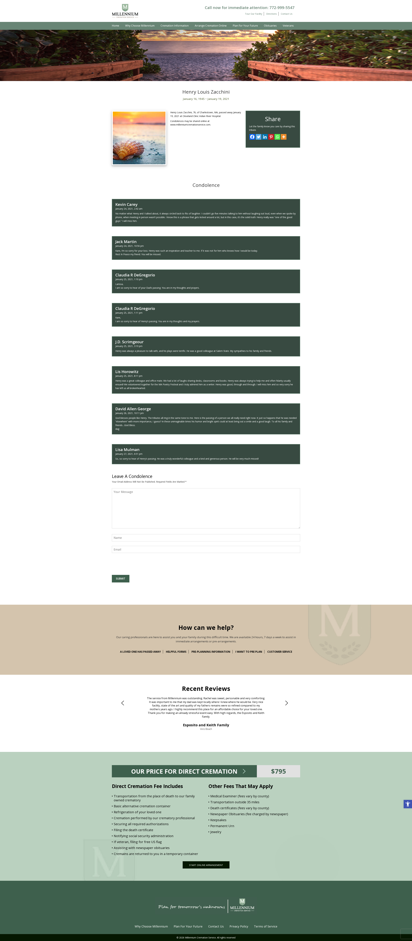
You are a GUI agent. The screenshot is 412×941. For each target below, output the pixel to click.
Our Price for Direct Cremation (184, 771)
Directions (271, 13)
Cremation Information (175, 25)
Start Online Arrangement (206, 865)
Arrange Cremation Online (211, 25)
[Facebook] (252, 137)
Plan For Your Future (245, 25)
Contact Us (286, 13)
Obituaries (270, 25)
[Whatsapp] (277, 137)
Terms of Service (265, 926)
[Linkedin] (265, 137)
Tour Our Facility (253, 13)
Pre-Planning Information (211, 651)
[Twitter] (258, 137)
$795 (278, 771)
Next (288, 703)
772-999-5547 (282, 7)
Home (115, 25)
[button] (408, 804)
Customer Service (279, 651)
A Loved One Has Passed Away (140, 651)
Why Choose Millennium (139, 25)
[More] (283, 137)
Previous (124, 703)
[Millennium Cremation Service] (125, 10)
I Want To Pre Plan (248, 651)
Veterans (288, 25)
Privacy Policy (238, 926)
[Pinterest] (271, 137)
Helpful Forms (176, 651)
